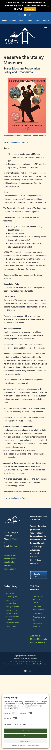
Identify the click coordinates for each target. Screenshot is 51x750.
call (10, 316)
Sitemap (16, 658)
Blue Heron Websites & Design (36, 664)
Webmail (34, 658)
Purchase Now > (30, 9)
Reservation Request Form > (15, 142)
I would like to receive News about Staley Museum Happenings (10, 562)
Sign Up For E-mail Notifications (25, 656)
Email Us (13, 546)
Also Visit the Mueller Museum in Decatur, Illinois (38, 639)
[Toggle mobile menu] (45, 27)
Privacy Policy (25, 658)
